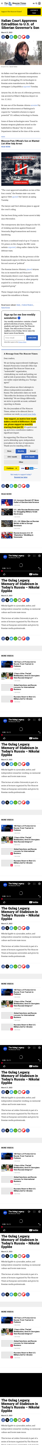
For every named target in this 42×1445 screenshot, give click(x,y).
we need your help (28, 414)
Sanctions (5, 308)
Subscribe (32, 338)
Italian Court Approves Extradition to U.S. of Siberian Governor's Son (20, 24)
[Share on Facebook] (3, 37)
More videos (7, 656)
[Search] (36, 3)
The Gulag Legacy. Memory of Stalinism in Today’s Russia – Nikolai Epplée (20, 585)
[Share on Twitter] (7, 37)
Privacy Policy (22, 342)
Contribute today (34, 12)
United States (27, 305)
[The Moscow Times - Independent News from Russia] (15, 3)
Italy (18, 305)
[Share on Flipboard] (24, 37)
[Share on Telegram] (11, 37)
